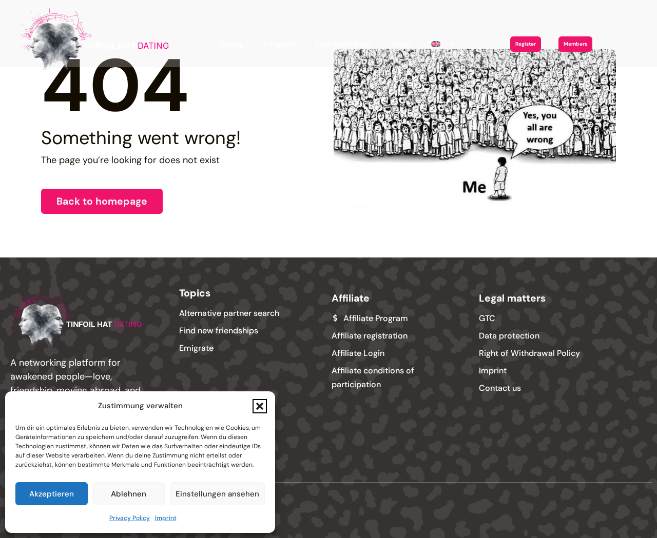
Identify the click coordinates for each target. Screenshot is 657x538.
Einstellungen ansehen (217, 494)
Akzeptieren (51, 494)
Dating (232, 44)
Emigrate (279, 44)
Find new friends (344, 44)
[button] (260, 406)
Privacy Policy (129, 518)
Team (401, 44)
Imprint (166, 518)
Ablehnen (128, 494)
